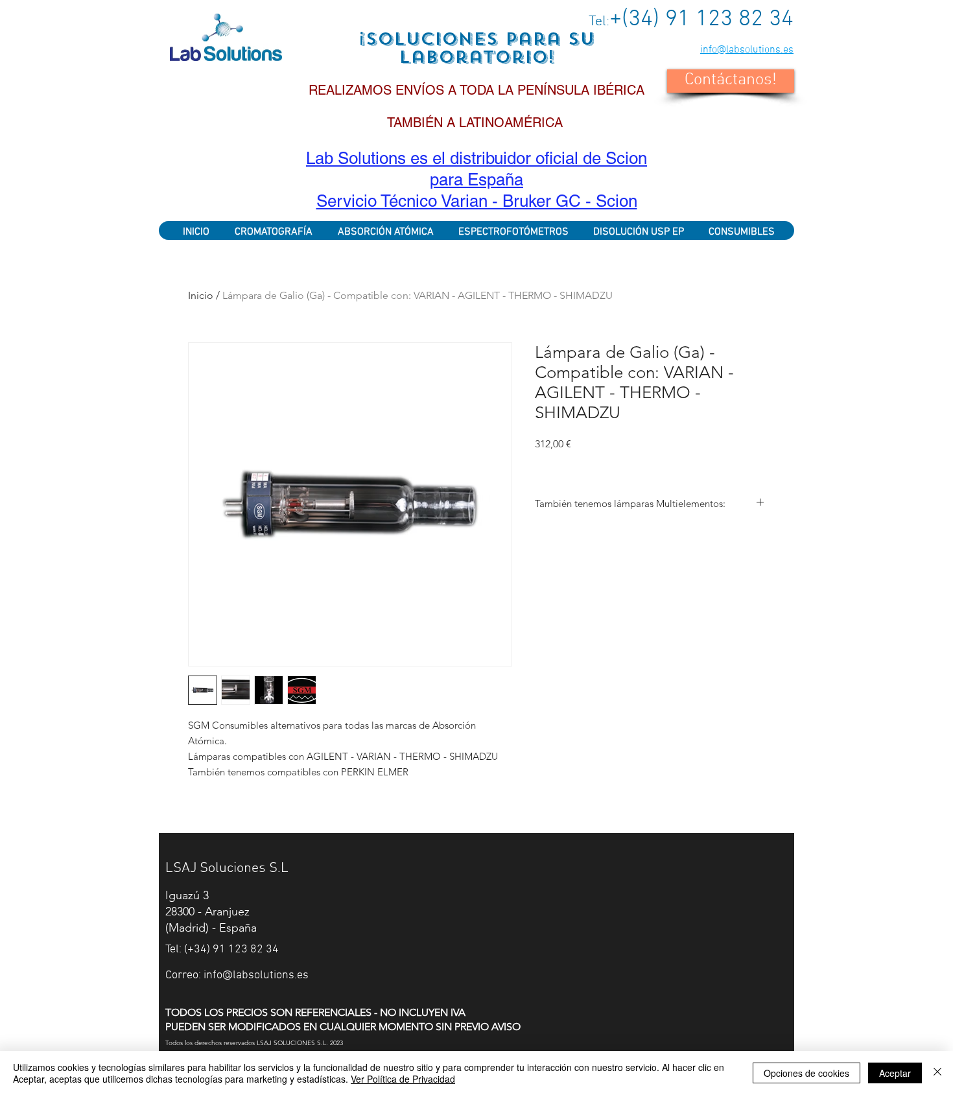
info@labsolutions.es (747, 49)
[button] (730, 81)
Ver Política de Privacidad (403, 1078)
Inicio (200, 295)
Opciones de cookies (806, 1072)
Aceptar (895, 1072)
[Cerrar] (937, 1073)
